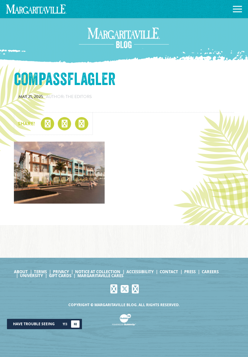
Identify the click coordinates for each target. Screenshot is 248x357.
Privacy (61, 272)
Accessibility (140, 272)
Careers (210, 272)
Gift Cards (60, 276)
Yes (65, 324)
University (31, 276)
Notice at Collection (97, 272)
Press (190, 272)
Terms (40, 272)
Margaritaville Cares (100, 276)
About (21, 272)
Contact (169, 272)
